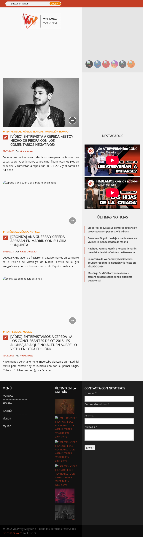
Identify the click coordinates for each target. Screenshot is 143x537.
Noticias (38, 131)
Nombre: (91, 393)
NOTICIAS (8, 395)
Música (27, 131)
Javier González (28, 251)
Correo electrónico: (97, 404)
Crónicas (12, 231)
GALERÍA (7, 411)
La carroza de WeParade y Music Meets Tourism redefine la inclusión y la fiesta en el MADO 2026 (112, 262)
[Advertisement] (114, 33)
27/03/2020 (8, 151)
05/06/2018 (8, 355)
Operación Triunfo (57, 131)
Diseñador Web (12, 533)
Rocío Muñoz (26, 355)
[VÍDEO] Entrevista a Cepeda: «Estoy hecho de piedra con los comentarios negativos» (41, 140)
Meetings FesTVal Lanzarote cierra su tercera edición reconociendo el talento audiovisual (110, 276)
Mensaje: (91, 426)
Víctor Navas (27, 151)
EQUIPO (7, 426)
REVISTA (7, 403)
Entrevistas (14, 131)
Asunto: (89, 415)
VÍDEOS (7, 418)
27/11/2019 (8, 251)
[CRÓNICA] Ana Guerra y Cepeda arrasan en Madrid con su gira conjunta (38, 241)
